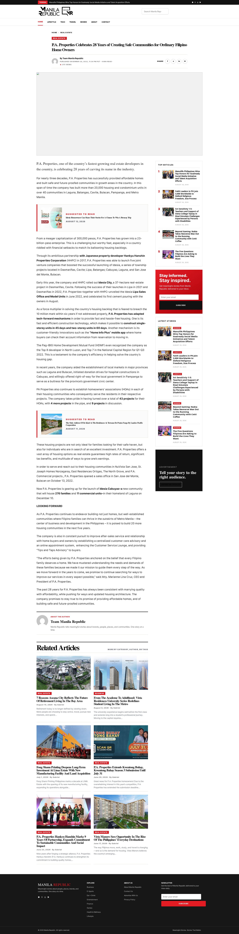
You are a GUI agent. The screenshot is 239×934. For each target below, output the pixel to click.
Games (89, 908)
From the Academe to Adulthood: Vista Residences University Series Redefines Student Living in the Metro (118, 700)
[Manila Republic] (56, 11)
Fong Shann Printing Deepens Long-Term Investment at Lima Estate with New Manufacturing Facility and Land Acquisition (63, 770)
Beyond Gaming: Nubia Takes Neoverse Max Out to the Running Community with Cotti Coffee (187, 236)
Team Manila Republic (73, 58)
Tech (62, 22)
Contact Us (128, 891)
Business (99, 693)
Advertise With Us (170, 485)
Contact (106, 22)
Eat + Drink (91, 895)
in (179, 61)
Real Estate (66, 33)
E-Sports (90, 891)
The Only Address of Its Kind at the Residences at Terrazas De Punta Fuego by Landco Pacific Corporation (104, 424)
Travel (72, 22)
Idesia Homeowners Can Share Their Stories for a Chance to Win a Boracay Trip (98, 217)
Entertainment (92, 900)
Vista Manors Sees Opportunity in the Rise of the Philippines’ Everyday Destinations (120, 838)
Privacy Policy (129, 900)
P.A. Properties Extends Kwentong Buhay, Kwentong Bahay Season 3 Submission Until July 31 (119, 770)
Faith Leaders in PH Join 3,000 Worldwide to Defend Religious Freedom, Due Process (186, 195)
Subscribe (181, 305)
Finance (90, 904)
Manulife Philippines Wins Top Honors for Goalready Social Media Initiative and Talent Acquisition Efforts (89, 2)
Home (40, 22)
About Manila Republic (132, 887)
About (94, 22)
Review (83, 22)
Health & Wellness (94, 912)
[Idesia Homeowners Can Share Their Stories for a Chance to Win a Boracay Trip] (51, 217)
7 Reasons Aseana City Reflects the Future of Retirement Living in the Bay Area (62, 699)
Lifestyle (51, 22)
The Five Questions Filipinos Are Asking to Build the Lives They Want (186, 255)
